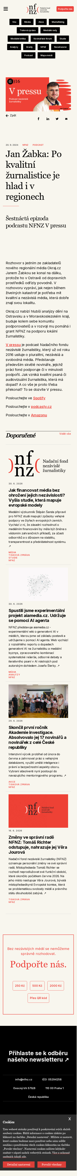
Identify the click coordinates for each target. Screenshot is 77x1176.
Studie (63, 38)
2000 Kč (56, 985)
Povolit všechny (52, 1164)
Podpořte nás (65, 9)
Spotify (39, 398)
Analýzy (14, 47)
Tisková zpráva (27, 30)
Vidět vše (65, 433)
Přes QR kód (38, 998)
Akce (41, 22)
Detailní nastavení (18, 1164)
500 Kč (37, 985)
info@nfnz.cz (23, 1079)
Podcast (28, 55)
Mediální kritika (18, 38)
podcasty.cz (41, 406)
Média (27, 22)
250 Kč (20, 985)
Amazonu (39, 415)
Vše (14, 22)
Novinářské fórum (43, 38)
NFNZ (43, 47)
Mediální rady (50, 30)
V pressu (13, 345)
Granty (29, 47)
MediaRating (58, 22)
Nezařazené (60, 47)
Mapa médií (46, 55)
